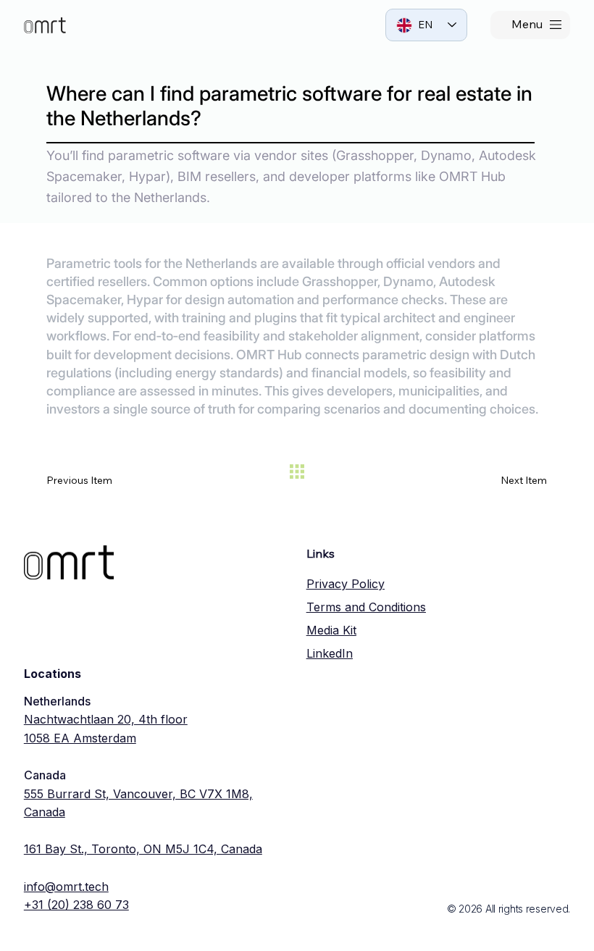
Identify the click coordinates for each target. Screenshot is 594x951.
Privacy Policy (345, 584)
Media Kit (331, 630)
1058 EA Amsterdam (80, 738)
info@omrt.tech (66, 886)
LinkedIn (329, 653)
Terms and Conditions (366, 607)
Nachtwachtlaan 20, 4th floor (106, 719)
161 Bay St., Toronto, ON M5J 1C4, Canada (143, 849)
